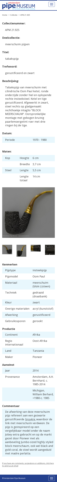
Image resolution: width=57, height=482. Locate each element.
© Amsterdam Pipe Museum (13, 478)
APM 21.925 (25, 15)
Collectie (13, 15)
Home (4, 15)
